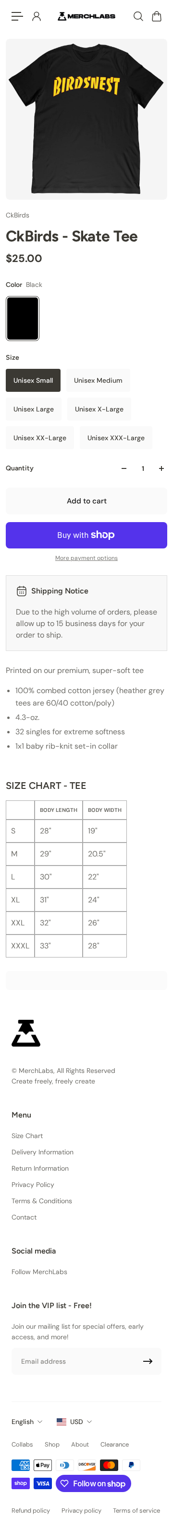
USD (76, 1421)
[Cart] (156, 16)
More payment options (86, 558)
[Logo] (86, 16)
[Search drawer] (138, 16)
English (23, 1421)
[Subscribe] (148, 1361)
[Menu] (17, 16)
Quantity (20, 468)
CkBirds (17, 215)
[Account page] (36, 16)
